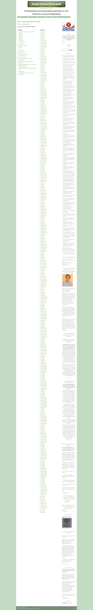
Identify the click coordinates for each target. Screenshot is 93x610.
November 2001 (44, 455)
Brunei (20, 33)
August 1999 (43, 494)
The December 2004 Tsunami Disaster (26, 61)
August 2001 (43, 459)
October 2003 (43, 422)
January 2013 (43, 261)
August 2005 (43, 390)
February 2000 (43, 486)
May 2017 (43, 186)
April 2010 (43, 308)
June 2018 (43, 167)
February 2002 (43, 451)
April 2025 (43, 53)
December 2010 (44, 296)
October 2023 (43, 78)
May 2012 (43, 273)
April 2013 (43, 257)
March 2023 (43, 88)
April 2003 (43, 430)
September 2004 (44, 406)
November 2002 (44, 438)
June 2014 (43, 237)
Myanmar (21, 37)
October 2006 (43, 369)
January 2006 (43, 382)
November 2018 (44, 160)
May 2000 (43, 481)
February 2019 (43, 155)
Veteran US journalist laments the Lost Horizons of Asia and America (69, 131)
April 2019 (43, 152)
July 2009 (43, 321)
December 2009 (44, 314)
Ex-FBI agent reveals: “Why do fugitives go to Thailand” (69, 73)
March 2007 (43, 362)
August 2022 (43, 98)
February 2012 (43, 277)
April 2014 (43, 240)
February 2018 (43, 173)
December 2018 (44, 158)
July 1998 (43, 509)
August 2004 (43, 407)
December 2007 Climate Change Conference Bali (28, 68)
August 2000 (43, 477)
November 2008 (44, 333)
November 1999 (44, 490)
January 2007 (43, 365)
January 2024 (43, 74)
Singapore (21, 38)
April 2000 (43, 483)
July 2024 (43, 65)
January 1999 (43, 505)
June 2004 (43, 410)
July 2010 (43, 304)
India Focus (20, 52)
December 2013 (44, 245)
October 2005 (43, 387)
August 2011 (43, 286)
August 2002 (43, 442)
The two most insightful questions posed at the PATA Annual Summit (68, 98)
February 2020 (43, 138)
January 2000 (43, 487)
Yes (64, 41)
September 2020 (44, 127)
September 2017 (44, 180)
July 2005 (43, 391)
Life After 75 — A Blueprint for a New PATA (69, 211)
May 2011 (43, 291)
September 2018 (44, 162)
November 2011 (44, 282)
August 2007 (43, 355)
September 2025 (44, 46)
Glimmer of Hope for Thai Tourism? (68, 225)
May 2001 (43, 464)
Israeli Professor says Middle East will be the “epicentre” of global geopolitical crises (69, 102)
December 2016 (44, 193)
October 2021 (43, 111)
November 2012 (44, 264)
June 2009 (43, 323)
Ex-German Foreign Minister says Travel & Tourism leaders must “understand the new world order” (69, 149)
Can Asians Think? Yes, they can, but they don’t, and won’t (68, 253)
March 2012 (43, 276)
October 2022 (43, 95)
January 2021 (43, 122)
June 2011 (43, 289)
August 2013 (43, 251)
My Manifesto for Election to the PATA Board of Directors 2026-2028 (68, 168)
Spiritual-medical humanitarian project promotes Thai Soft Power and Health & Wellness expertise (69, 159)
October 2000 (43, 474)
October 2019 (43, 144)
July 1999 (43, 496)
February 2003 (43, 433)
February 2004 (43, 416)
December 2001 (44, 454)
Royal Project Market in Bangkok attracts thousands (68, 222)
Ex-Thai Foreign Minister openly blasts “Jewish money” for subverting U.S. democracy (69, 249)
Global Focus (21, 50)
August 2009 (43, 320)
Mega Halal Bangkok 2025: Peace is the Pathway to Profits (69, 233)
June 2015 (43, 219)
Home (18, 16)
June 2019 (43, 149)
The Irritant (20, 63)
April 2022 (43, 104)
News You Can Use (22, 57)
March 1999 (43, 502)
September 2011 (44, 285)
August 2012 (43, 269)
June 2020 (43, 132)
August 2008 (43, 337)
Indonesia (21, 34)
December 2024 (44, 59)
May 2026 (43, 36)
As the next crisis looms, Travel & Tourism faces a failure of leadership (69, 154)
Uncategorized (21, 74)
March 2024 (43, 71)
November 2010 (44, 298)
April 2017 (43, 187)
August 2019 (43, 146)
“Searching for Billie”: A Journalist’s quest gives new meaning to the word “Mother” (69, 172)
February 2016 (43, 208)
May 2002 (43, 446)
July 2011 (43, 288)
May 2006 (43, 376)
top (75, 608)
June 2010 (43, 305)
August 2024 (43, 63)
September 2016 (44, 197)
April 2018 (43, 170)
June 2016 (43, 202)
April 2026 (43, 37)
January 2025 (43, 58)
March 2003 (43, 432)
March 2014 (43, 241)
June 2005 (43, 392)
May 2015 (43, 221)
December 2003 (44, 419)
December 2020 (44, 123)
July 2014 (43, 235)
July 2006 (43, 374)
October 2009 (43, 317)
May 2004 (43, 411)
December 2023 (44, 75)
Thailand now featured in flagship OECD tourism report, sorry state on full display (69, 70)
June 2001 (43, 462)
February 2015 (43, 225)
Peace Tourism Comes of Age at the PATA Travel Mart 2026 (69, 59)
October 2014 (43, 231)
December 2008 (44, 331)
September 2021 (44, 113)
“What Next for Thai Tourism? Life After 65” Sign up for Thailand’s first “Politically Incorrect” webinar (69, 245)
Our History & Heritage (32, 16)
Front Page (20, 46)
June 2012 (43, 272)
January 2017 (43, 192)
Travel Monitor (21, 71)
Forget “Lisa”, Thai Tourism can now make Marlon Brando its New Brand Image (69, 141)
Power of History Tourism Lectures (25, 58)
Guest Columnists (21, 51)
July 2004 (43, 408)
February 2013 (43, 260)
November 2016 (44, 194)
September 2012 (44, 267)
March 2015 (43, 224)
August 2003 (43, 424)
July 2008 (43, 339)
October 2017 (43, 178)
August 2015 (43, 216)
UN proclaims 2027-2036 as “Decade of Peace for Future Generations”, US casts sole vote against (69, 77)
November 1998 (44, 507)
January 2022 (43, 107)
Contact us (53, 16)
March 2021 (43, 119)
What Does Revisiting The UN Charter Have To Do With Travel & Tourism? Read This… (69, 127)
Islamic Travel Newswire (23, 54)
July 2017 (43, 183)
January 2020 (43, 139)
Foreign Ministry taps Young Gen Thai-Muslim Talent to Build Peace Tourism (68, 119)
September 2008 (44, 336)
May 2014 (43, 238)
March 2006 (43, 379)
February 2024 (43, 72)
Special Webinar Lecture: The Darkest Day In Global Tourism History (69, 188)
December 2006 (44, 366)
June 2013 (43, 254)
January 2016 (43, 209)
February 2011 (43, 295)
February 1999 (43, 503)
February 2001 (43, 468)
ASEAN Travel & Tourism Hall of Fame (63, 16)
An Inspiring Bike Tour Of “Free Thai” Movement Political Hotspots (69, 219)
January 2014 (43, 244)
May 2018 (43, 168)
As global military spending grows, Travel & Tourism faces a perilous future (69, 123)
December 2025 (44, 42)
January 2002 (43, 452)
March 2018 (43, 171)
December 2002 (44, 436)
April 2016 (43, 205)
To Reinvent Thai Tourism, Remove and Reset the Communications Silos (68, 82)
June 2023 (43, 84)
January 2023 (43, 91)
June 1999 (43, 497)
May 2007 (43, 359)
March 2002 (43, 449)
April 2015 (43, 222)
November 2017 (44, 177)
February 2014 (43, 243)
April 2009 (43, 325)
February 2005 (43, 398)
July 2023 (43, 82)
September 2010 (44, 301)
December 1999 (44, 489)
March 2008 (43, 344)
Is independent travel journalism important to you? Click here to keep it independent (46, 12)
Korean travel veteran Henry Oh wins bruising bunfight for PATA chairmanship (69, 111)
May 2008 (43, 342)
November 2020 (44, 125)
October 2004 (43, 404)
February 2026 (43, 40)
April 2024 (43, 69)
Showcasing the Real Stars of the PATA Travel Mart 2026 (68, 56)
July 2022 (43, 100)
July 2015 (43, 218)
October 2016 (43, 196)
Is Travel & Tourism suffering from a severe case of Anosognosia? (68, 240)
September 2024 (44, 62)
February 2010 (43, 311)
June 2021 (43, 117)
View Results (68, 46)
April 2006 (43, 378)
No (63, 42)
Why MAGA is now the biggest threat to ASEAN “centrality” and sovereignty (69, 236)
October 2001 (43, 457)
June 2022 (43, 101)
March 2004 (43, 414)
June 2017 (43, 184)
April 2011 (43, 292)
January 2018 (43, 174)
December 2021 (44, 109)
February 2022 (43, 106)
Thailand (21, 40)
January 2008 (43, 347)
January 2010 (43, 312)
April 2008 (43, 343)
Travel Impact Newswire (23, 67)
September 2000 (44, 475)
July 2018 (43, 165)
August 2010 (43, 302)
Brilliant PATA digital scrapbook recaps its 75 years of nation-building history (69, 94)
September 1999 (44, 493)
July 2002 (43, 443)
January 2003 (43, 435)
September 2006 (44, 371)
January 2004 (43, 417)
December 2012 (44, 263)
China (20, 47)
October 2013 (43, 248)
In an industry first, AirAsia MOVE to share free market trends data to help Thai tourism (69, 86)
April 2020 (43, 135)
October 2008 (43, 334)
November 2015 (44, 212)
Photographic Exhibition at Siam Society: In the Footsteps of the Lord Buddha (69, 184)
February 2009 (43, 328)
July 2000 (43, 478)
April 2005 (43, 395)
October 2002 (43, 439)
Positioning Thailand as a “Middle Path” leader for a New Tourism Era (69, 145)
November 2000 (44, 473)
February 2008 (43, 346)
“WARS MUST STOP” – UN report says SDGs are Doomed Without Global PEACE (68, 90)
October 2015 (43, 213)
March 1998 (43, 512)
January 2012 (43, 279)
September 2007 (44, 353)
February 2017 (43, 190)
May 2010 (43, 307)
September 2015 (44, 215)
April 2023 (43, 87)
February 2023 (43, 90)
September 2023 (44, 79)
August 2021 (43, 114)
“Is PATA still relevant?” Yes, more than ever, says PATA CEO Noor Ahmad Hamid (69, 107)
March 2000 (43, 484)
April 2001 (43, 465)
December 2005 (44, 384)
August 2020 (43, 129)
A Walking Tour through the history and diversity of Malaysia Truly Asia (68, 192)
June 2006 (43, 375)
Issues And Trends (22, 55)
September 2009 (44, 318)
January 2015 (43, 226)
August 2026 (43, 31)
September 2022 (44, 97)
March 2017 (43, 189)
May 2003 (43, 429)
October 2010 (43, 299)
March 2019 (43, 154)
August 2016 (43, 199)
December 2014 (44, 228)
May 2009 (43, 324)
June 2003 (43, 427)
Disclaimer (19, 607)
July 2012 (43, 270)
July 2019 (43, 148)
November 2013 (44, 247)
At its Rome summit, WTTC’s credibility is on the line (68, 196)
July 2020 (43, 130)
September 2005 (44, 388)
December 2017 (44, 176)
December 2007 (44, 349)
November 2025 (44, 43)
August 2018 (43, 164)
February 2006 (43, 381)
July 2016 (43, 200)
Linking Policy (24, 607)
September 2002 (44, 441)
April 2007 (43, 360)
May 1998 (43, 510)
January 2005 (43, 400)
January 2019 (43, 157)
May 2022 (43, 103)
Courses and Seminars (41, 16)
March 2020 (43, 136)
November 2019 (44, 142)
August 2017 (43, 181)
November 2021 (44, 110)
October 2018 (43, 161)
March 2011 (43, 293)
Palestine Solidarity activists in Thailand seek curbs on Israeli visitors (69, 215)
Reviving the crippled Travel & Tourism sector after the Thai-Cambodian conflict (69, 203)
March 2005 (43, 397)
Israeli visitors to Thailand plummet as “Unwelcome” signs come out (69, 163)
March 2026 (43, 39)
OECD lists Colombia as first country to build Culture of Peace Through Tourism (68, 65)
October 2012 (43, 266)
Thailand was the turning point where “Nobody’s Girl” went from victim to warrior (69, 176)
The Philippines (22, 41)
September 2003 (44, 423)
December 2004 (44, 401)
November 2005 (44, 385)
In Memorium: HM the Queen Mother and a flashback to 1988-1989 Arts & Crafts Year (68, 180)
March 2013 (43, 259)
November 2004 (44, 403)
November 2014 (44, 229)
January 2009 (43, 330)
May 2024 (43, 68)
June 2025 (43, 50)
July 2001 (43, 461)
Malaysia (21, 35)
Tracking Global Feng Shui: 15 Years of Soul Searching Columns (27, 65)
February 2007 (43, 363)
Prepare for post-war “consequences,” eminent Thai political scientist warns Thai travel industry (69, 136)
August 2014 (43, 234)
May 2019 (43, 151)
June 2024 (43, 66)
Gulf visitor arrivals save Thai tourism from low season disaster (69, 62)
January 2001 (43, 470)
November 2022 (44, 94)
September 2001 (44, 458)
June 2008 (43, 340)
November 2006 (44, 368)
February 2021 (43, 120)
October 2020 (43, 126)
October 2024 (43, 61)
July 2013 (43, 253)
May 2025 (43, 52)
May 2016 (43, 203)
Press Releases (48, 16)
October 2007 (43, 352)
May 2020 (43, 133)
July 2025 (43, 49)
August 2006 (43, 372)
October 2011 (43, 283)
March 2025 (43, 55)
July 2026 (43, 33)
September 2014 (44, 232)
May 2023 (43, 85)
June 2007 (43, 358)
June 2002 (43, 445)
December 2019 (44, 141)
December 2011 (44, 280)
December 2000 (44, 471)
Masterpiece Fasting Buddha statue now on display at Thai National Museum (68, 229)
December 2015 (44, 210)
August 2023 (43, 81)
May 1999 (43, 499)
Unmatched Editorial (24, 16)
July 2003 (43, 426)
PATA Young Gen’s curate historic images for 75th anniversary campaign (68, 208)
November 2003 (44, 420)
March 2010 (43, 309)
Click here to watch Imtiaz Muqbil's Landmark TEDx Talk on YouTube (68, 260)
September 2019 (44, 145)
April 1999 (43, 500)
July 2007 (43, 356)
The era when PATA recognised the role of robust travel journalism (69, 115)
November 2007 (44, 350)
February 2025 (43, 56)
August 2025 (43, 47)
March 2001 (43, 467)
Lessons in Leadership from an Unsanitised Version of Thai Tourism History (69, 199)
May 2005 (43, 394)
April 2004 (43, 413)
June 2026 (43, 34)
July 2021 (43, 116)
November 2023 (44, 77)
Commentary (20, 43)
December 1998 (44, 506)
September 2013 (44, 250)
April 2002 (43, 448)
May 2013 (43, 256)
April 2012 (43, 275)
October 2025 (43, 45)
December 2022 (44, 93)
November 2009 (44, 315)
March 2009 (43, 327)
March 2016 (43, 206)
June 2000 (43, 480)
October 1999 (43, 491)
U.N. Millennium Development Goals (25, 72)
